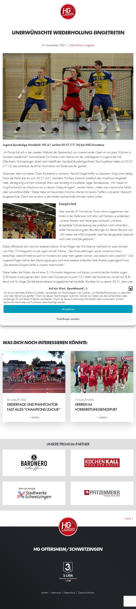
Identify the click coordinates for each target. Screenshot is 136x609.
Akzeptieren (68, 309)
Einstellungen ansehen (68, 319)
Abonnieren (100, 592)
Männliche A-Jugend (81, 45)
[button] (130, 288)
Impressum (56, 592)
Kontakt (44, 592)
